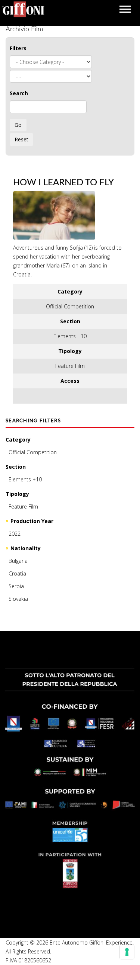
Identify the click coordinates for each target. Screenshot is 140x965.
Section (16, 466)
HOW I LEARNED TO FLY (63, 182)
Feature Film (23, 506)
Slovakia (18, 598)
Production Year (31, 521)
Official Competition (33, 452)
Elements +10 (25, 479)
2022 (15, 533)
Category (18, 439)
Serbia (16, 586)
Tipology (17, 493)
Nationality (25, 548)
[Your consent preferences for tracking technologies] (127, 952)
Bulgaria (18, 560)
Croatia (17, 573)
